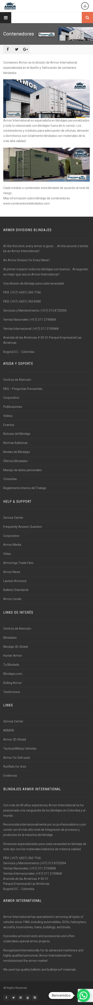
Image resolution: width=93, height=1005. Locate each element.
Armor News (11, 572)
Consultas (10, 479)
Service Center (13, 517)
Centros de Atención (17, 379)
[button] (83, 995)
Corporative (11, 536)
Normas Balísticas (15, 443)
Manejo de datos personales (22, 470)
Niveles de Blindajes (16, 452)
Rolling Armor (12, 683)
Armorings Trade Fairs (18, 563)
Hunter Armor (12, 655)
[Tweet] (16, 49)
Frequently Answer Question (22, 526)
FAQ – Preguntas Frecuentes (22, 388)
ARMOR (8, 730)
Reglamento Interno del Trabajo (24, 488)
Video (7, 553)
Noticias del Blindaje (16, 433)
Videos (8, 416)
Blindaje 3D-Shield (15, 646)
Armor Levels (12, 599)
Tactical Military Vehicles (20, 748)
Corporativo (11, 397)
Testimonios (11, 692)
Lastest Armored (14, 581)
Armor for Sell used (16, 757)
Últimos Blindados (15, 461)
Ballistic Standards (16, 590)
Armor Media (12, 544)
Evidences (10, 775)
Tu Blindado (11, 664)
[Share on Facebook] (7, 49)
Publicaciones (12, 406)
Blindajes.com (12, 673)
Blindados (10, 637)
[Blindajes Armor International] (10, 6)
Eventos (8, 425)
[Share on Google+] (25, 49)
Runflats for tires (14, 766)
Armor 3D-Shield (14, 739)
